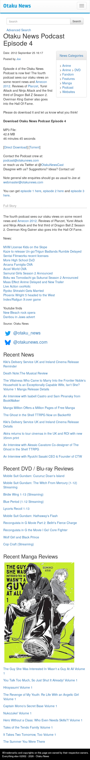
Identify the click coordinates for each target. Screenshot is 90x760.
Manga (67, 83)
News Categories (71, 55)
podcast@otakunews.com (21, 160)
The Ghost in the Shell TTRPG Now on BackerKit (37, 415)
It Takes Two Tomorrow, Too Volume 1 (29, 734)
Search (77, 21)
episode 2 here (53, 191)
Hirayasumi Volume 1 (18, 687)
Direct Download (15, 147)
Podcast (67, 87)
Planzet (33, 86)
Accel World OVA (14, 269)
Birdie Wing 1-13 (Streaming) (23, 494)
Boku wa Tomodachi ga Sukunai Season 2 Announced (40, 277)
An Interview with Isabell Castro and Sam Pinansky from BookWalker (41, 398)
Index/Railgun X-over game (22, 299)
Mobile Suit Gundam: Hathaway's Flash (30, 516)
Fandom (68, 74)
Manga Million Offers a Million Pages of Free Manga (39, 407)
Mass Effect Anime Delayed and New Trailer (33, 282)
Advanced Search (19, 30)
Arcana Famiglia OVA (18, 264)
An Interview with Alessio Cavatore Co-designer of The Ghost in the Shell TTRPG (41, 447)
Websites (68, 92)
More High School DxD (19, 260)
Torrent (34, 147)
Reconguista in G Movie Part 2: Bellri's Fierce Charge (40, 522)
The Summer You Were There (24, 741)
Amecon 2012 (27, 221)
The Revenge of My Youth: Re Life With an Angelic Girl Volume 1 (41, 696)
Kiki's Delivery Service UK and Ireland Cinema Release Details (41, 424)
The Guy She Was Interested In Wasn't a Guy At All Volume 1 (44, 671)
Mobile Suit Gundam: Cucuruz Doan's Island (33, 476)
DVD (77, 70)
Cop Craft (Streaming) (18, 544)
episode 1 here (31, 191)
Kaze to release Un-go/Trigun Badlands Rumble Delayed (42, 251)
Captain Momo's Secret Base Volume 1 (30, 706)
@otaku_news (27, 332)
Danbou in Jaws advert (19, 317)
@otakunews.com (30, 342)
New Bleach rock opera (19, 312)
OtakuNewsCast (52, 164)
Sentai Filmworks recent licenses (25, 255)
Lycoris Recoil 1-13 (16, 508)
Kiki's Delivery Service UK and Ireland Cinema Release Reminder (41, 364)
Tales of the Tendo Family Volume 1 (28, 727)
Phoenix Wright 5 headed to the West (29, 295)
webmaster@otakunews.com (23, 182)
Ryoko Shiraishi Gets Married (23, 290)
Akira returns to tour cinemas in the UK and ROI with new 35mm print (42, 435)
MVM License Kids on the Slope (25, 247)
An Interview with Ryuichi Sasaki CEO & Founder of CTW (42, 456)
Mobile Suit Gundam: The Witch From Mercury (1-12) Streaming (40, 485)
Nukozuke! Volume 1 (17, 713)
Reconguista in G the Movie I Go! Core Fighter (35, 530)
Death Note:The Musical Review (25, 373)
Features (68, 78)
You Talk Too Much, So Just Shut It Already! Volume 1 (40, 680)
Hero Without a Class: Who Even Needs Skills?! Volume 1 (43, 720)
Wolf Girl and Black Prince (21, 537)
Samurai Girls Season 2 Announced (28, 273)
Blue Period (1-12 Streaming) (23, 501)
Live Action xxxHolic (17, 286)
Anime (66, 65)
